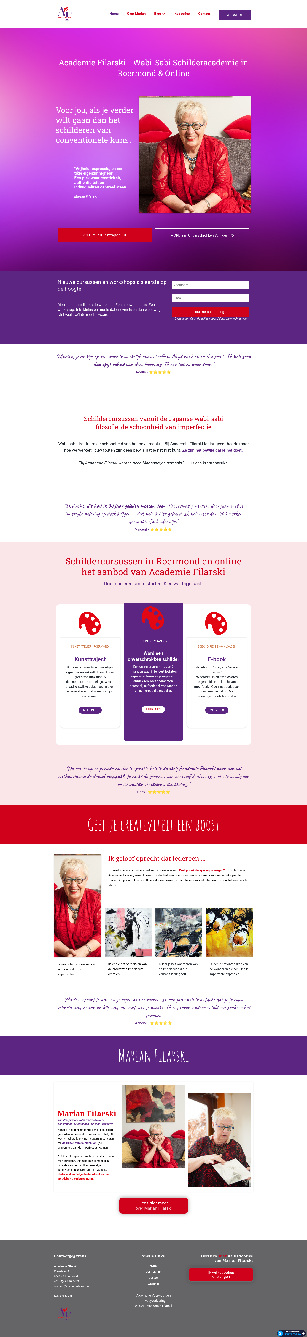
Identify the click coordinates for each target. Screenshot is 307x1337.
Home (114, 14)
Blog (157, 14)
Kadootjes (182, 14)
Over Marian (136, 14)
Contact (204, 14)
